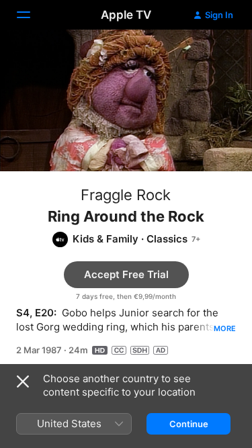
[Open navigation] (31, 15)
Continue (188, 423)
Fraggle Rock (126, 195)
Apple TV (126, 14)
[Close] (23, 381)
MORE (225, 328)
